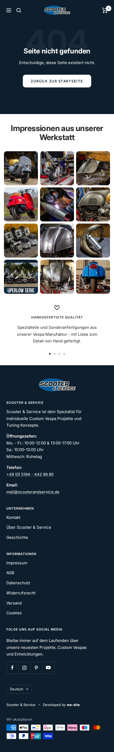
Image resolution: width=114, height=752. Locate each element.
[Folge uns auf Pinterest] (36, 668)
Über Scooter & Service (28, 527)
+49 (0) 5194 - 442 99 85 (30, 474)
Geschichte (17, 537)
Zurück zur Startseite (57, 81)
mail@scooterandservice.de (32, 491)
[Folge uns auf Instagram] (24, 668)
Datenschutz (18, 582)
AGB (10, 572)
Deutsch (16, 689)
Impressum (16, 562)
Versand (14, 603)
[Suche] (18, 10)
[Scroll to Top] (103, 740)
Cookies (14, 612)
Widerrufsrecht (21, 592)
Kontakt (13, 517)
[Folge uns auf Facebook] (12, 668)
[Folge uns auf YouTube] (48, 668)
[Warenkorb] (105, 10)
